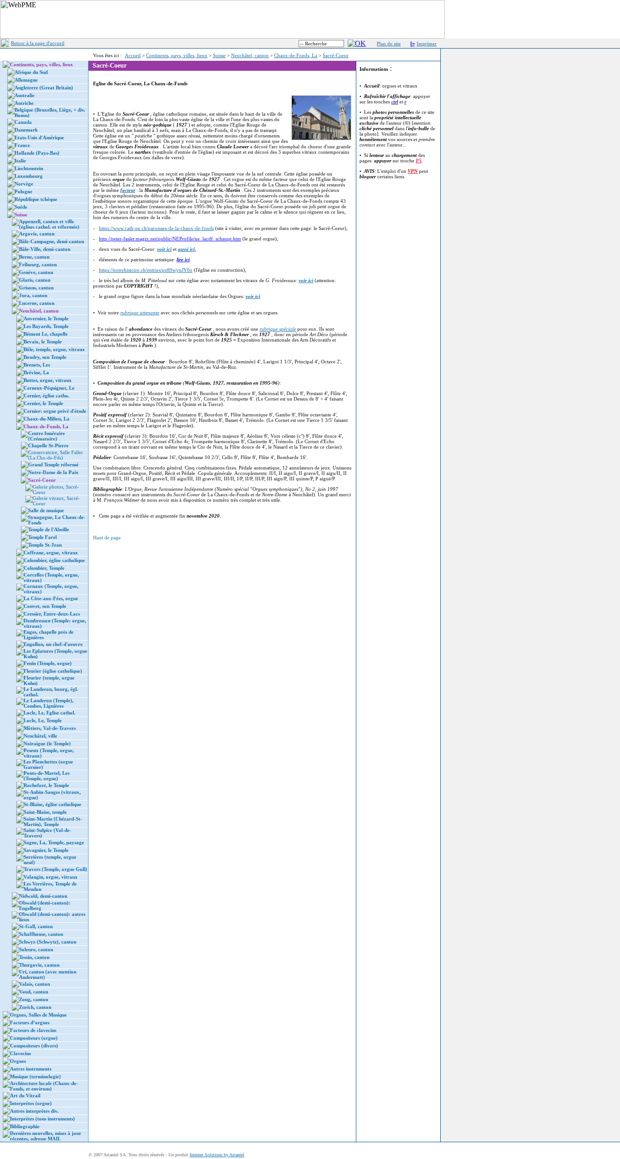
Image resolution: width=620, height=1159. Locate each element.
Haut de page (107, 537)
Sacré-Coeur (336, 55)
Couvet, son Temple (45, 606)
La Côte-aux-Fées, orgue (51, 598)
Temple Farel (42, 537)
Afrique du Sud (31, 72)
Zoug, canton (33, 999)
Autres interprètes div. (34, 1111)
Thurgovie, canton (39, 965)
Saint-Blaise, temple (45, 812)
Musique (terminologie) (35, 1076)
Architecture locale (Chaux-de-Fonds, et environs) (44, 1086)
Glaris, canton (34, 280)
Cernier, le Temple (43, 403)
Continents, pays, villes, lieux (176, 55)
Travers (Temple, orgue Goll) (55, 869)
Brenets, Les (37, 364)
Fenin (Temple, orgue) (48, 663)
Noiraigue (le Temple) (47, 743)
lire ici (183, 259)
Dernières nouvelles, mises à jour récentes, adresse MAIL (45, 1135)
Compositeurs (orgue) (34, 1038)
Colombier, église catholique (54, 560)
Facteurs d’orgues (29, 1022)
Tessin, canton (34, 957)
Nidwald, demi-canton (43, 896)
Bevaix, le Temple (43, 341)
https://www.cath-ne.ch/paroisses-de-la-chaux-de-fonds (156, 228)
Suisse (219, 55)
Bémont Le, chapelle (46, 334)
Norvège (24, 183)
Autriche (24, 103)
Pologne (23, 191)
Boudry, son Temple (45, 357)
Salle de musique (46, 510)
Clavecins (20, 1053)
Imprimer (427, 43)
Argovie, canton (36, 233)
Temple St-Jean (45, 545)
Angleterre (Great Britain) (44, 87)
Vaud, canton (33, 991)
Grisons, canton (36, 287)
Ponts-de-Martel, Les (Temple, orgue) (46, 775)
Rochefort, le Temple (46, 785)
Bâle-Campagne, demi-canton (51, 241)
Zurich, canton (35, 1007)
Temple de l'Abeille (48, 529)
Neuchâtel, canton (250, 55)
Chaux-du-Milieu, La (46, 418)
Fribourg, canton (38, 264)
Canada (23, 122)
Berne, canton (34, 256)
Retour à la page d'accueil (37, 43)
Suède (21, 207)
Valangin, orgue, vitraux (51, 877)
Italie (20, 160)
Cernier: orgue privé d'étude (55, 411)
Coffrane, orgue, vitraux (51, 552)
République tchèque (36, 199)
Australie (24, 95)
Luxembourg (29, 176)
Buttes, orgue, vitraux (48, 380)
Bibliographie (24, 1126)
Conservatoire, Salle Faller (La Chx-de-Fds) (55, 455)
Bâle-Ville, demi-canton (44, 249)
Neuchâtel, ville (40, 735)
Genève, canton (36, 272)
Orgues (18, 1061)
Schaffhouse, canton (41, 934)
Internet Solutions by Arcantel (217, 1154)
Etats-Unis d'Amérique (39, 137)
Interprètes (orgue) (31, 1103)
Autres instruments (30, 1068)
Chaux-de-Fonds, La (295, 55)
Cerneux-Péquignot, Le (49, 388)
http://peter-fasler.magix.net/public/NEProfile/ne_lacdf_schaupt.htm (170, 238)
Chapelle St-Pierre (48, 445)
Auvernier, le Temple (46, 318)
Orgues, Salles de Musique (38, 1014)
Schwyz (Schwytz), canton (47, 941)
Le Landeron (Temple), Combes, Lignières (49, 703)
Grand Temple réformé (53, 464)
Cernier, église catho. (46, 395)
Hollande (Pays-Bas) (37, 153)
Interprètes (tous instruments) (42, 1118)
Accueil (133, 55)
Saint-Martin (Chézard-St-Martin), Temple (53, 821)
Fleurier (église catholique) (53, 671)
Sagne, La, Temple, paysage (54, 842)
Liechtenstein (29, 168)
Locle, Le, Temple (43, 720)
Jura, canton (33, 295)
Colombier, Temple (44, 568)
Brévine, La (36, 372)
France (22, 145)
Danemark (26, 129)
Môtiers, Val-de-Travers (50, 728)
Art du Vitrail (25, 1095)
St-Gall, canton (36, 926)
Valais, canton (34, 984)
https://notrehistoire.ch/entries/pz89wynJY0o (145, 270)
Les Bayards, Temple (46, 326)
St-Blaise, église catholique (52, 804)
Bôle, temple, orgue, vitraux (54, 349)
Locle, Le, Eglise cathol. (49, 712)
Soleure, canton (36, 949)
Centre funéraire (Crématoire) (46, 435)
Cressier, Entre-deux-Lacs (52, 613)
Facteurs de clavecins (33, 1030)
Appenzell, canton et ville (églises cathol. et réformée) (49, 224)
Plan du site (389, 43)
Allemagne (26, 80)
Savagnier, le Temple (46, 850)
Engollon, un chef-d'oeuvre (53, 644)
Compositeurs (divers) (34, 1045)
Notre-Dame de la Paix (53, 472)
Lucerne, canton (36, 303)
